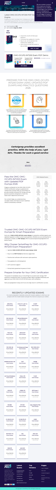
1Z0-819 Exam (20, 478)
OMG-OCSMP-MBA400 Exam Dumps (46, 192)
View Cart (43, 470)
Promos (43, 475)
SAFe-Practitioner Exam (22, 482)
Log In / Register (44, 468)
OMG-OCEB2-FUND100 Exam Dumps (38, 192)
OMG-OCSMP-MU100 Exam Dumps (38, 209)
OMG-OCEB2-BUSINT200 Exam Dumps (46, 184)
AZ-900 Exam (20, 474)
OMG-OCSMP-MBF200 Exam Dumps (38, 200)
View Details (9, 306)
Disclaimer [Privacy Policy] (45, 478)
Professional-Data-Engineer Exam (21, 471)
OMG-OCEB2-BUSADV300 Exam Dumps (38, 184)
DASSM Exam (19, 476)
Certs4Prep (25, 488)
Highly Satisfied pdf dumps (16, 108)
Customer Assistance (40, 108)
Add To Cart (34, 48)
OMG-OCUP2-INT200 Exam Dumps (46, 217)
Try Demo (24, 65)
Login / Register (26, 11)
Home (23, 2)
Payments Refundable (16, 129)
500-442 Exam (20, 480)
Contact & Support (27, 8)
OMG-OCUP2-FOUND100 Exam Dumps (38, 217)
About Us (24, 5)
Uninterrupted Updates (39, 129)
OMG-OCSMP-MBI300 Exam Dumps (46, 200)
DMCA (42, 481)
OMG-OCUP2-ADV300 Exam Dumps (46, 209)
